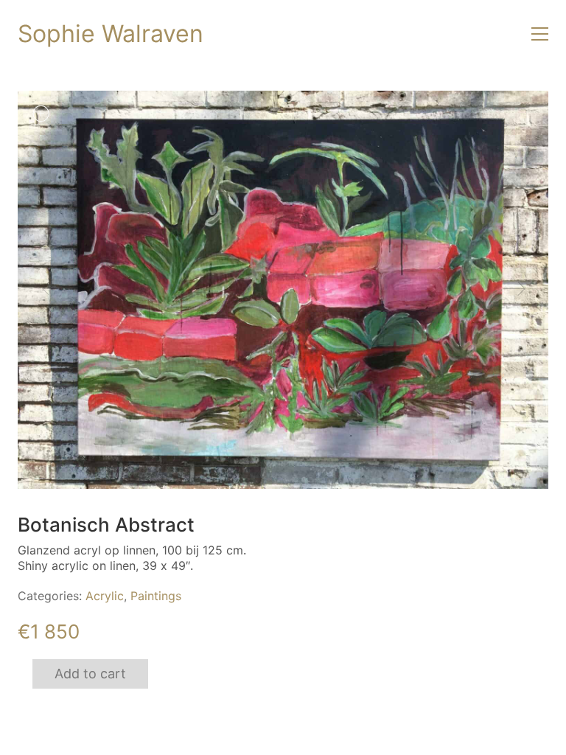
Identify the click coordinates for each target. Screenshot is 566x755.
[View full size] (40, 113)
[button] (539, 34)
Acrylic (104, 595)
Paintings (155, 595)
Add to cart (90, 673)
